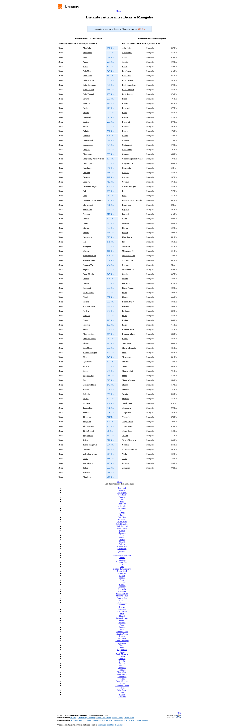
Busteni (86, 122)
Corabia (86, 173)
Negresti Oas (88, 265)
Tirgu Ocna (88, 436)
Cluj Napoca (88, 163)
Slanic (85, 380)
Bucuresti (87, 117)
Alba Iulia (87, 48)
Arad (85, 57)
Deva (85, 196)
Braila (85, 108)
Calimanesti (88, 140)
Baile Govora (88, 80)
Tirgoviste (87, 417)
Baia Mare (87, 71)
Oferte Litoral (117, 718)
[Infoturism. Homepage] (68, 9)
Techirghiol (87, 408)
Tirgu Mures (88, 426)
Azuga (85, 62)
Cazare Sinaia (104, 720)
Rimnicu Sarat (89, 334)
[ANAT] (174, 718)
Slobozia (86, 394)
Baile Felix (87, 76)
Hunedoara (87, 237)
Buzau (85, 126)
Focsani (86, 219)
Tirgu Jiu (87, 422)
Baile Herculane (89, 85)
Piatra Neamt (88, 292)
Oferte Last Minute (103, 718)
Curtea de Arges (90, 186)
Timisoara (87, 412)
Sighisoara (87, 362)
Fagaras (86, 214)
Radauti (86, 325)
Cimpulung (87, 154)
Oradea (86, 279)
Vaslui (85, 459)
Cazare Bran (129, 720)
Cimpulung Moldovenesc (93, 159)
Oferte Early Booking (86, 718)
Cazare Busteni (92, 720)
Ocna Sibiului (88, 274)
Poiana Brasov (89, 306)
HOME (73, 718)
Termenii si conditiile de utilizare (110, 725)
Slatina (86, 389)
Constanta (87, 168)
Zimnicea (87, 477)
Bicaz (124, 99)
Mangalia (87, 246)
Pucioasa (86, 316)
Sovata (86, 399)
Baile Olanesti (88, 90)
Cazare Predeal (117, 720)
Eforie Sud (87, 209)
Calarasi (86, 136)
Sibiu (85, 357)
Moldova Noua (89, 260)
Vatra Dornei (88, 463)
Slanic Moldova (89, 385)
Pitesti (85, 297)
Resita (85, 329)
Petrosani (87, 288)
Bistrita (86, 99)
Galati (85, 223)
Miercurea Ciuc (89, 256)
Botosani (86, 103)
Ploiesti (86, 302)
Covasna (86, 177)
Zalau (85, 468)
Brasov (86, 113)
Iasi (84, 242)
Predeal (86, 311)
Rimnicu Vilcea (89, 339)
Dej (84, 191)
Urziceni (86, 449)
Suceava (86, 403)
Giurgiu (86, 228)
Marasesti (87, 251)
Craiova (86, 182)
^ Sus (179, 713)
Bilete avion (129, 718)
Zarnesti (86, 472)
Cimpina (86, 149)
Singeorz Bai (88, 376)
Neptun (86, 269)
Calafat (86, 131)
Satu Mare (87, 348)
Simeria (86, 366)
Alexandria (87, 53)
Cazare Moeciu (142, 720)
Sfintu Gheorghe (90, 352)
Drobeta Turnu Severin (93, 200)
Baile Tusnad (88, 94)
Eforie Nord (88, 205)
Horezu (86, 233)
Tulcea (85, 440)
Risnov (86, 343)
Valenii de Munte (90, 454)
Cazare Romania (77, 720)
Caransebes (88, 145)
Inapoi (119, 482)
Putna (85, 320)
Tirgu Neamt (88, 431)
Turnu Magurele (90, 445)
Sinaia (85, 371)
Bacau (85, 66)
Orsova (86, 283)
